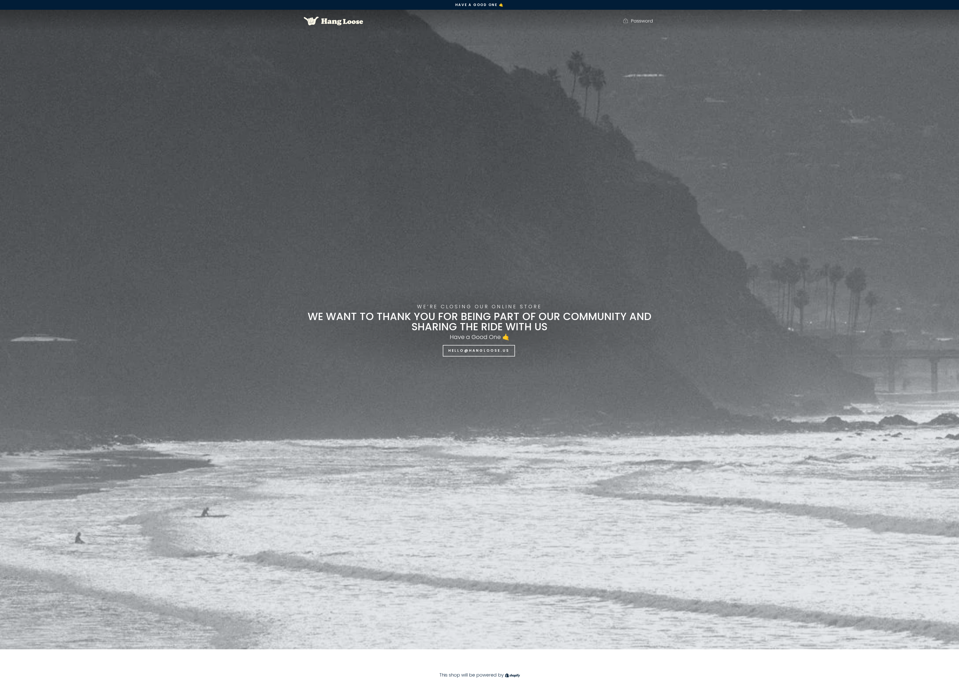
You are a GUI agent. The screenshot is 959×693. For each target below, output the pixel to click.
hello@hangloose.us (479, 350)
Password (642, 21)
